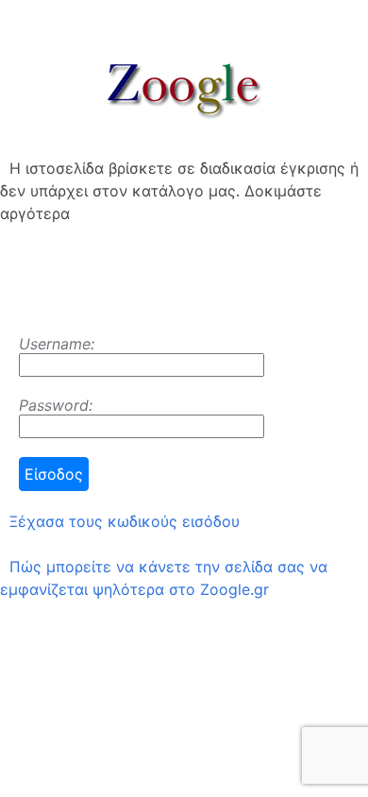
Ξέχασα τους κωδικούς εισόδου (124, 521)
